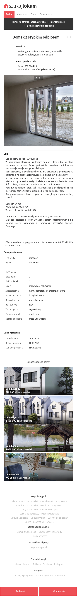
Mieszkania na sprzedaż (27, 505)
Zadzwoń (20, 591)
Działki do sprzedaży (29, 514)
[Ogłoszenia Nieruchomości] (21, 8)
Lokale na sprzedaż (19, 518)
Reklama (37, 564)
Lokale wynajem (38, 518)
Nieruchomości (57, 22)
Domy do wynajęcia (49, 509)
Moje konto (60, 575)
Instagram (59, 564)
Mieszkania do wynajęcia (51, 505)
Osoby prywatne (39, 536)
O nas (18, 564)
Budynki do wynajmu (35, 522)
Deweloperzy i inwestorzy (50, 532)
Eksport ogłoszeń (44, 575)
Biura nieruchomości (26, 532)
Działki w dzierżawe (50, 514)
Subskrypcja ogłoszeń (23, 575)
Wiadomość (59, 591)
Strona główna (38, 22)
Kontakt (26, 564)
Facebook (47, 564)
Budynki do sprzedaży (58, 518)
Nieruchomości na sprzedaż (25, 501)
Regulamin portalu (39, 547)
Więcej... (50, 522)
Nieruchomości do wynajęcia (53, 501)
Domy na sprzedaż (29, 509)
